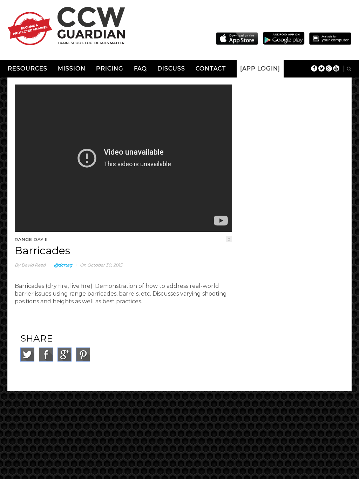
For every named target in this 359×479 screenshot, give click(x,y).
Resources (27, 68)
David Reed (33, 265)
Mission (72, 68)
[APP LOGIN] (260, 68)
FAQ (140, 68)
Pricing (109, 68)
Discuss (171, 68)
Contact (211, 68)
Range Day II (31, 239)
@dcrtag (63, 265)
